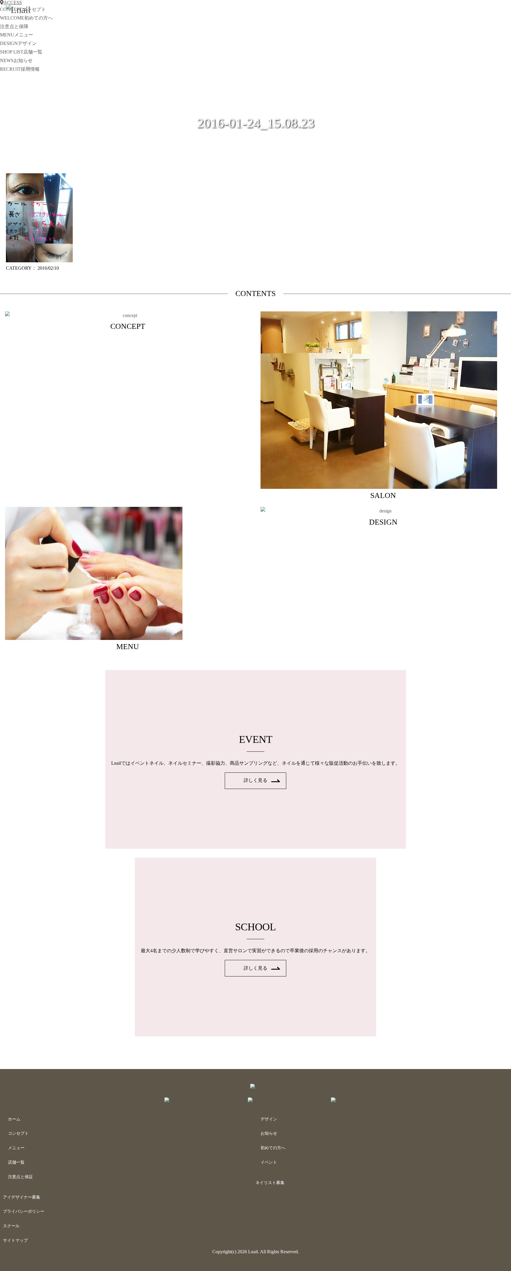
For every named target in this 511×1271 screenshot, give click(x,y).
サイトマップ (15, 1240)
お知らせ (269, 1133)
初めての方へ (273, 1148)
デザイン (269, 1119)
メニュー (16, 1148)
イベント (269, 1162)
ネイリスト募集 (270, 1183)
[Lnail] (255, 1086)
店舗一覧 (16, 1162)
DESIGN (18, 43)
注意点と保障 (14, 26)
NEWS (16, 60)
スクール (11, 1226)
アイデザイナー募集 (21, 1197)
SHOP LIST (21, 51)
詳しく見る (255, 780)
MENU (16, 34)
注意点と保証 (20, 1177)
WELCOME (26, 17)
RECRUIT (20, 69)
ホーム (14, 1119)
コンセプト (18, 1133)
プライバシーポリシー (23, 1211)
